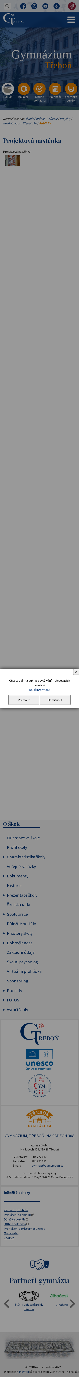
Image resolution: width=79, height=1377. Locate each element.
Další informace (39, 690)
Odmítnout (55, 700)
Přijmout (24, 700)
